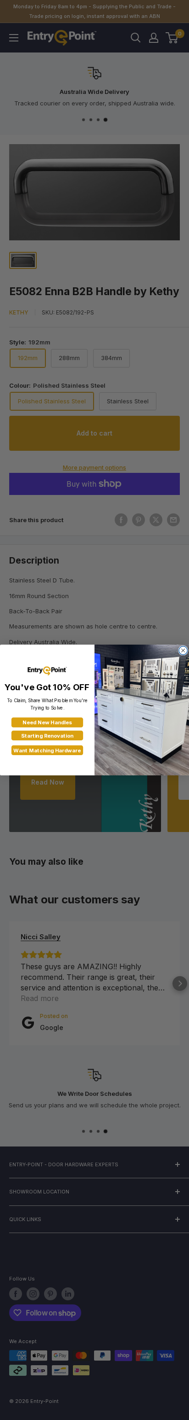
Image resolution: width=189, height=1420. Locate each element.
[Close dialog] (183, 650)
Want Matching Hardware (47, 750)
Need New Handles (47, 722)
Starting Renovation (47, 736)
